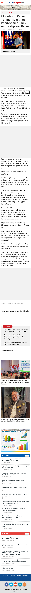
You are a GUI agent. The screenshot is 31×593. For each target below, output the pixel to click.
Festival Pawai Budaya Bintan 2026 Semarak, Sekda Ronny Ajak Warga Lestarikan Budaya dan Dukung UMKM (15, 524)
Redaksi (13, 575)
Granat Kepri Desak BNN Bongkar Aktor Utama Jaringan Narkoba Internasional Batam (15, 420)
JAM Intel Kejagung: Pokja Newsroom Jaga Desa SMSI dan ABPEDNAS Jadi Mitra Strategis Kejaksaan (15, 382)
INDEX (26, 455)
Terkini (6, 456)
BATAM (10, 13)
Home (4, 13)
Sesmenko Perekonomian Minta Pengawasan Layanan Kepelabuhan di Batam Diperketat (15, 337)
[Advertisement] (15, 71)
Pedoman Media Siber (22, 575)
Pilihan (6, 534)
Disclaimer (13, 579)
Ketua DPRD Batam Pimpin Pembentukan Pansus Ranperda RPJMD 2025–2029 (16, 331)
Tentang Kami (6, 575)
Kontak (19, 579)
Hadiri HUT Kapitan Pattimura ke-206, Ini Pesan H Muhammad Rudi (15, 343)
